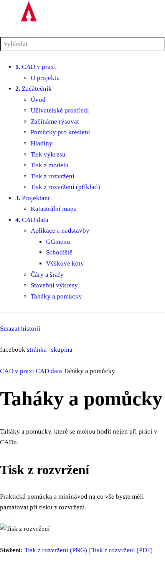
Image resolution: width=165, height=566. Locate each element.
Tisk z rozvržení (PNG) (56, 550)
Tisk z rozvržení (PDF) (122, 550)
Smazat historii (20, 328)
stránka (37, 349)
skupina (62, 349)
